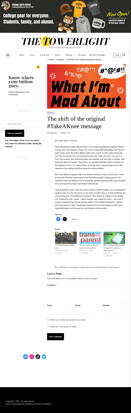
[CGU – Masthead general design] (65, 1)
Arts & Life (44, 55)
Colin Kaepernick (74, 267)
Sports (57, 55)
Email (78, 305)
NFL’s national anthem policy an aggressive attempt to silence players (114, 247)
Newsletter (82, 55)
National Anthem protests (87, 267)
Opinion (69, 55)
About (21, 55)
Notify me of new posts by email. (63, 327)
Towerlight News (52, 133)
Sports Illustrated (113, 267)
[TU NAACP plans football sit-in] (66, 238)
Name (50, 305)
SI (107, 267)
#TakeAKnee (64, 267)
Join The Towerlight (97, 55)
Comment (52, 285)
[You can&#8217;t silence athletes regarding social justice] (90, 238)
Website (106, 305)
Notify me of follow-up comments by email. (67, 320)
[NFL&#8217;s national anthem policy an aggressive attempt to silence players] (114, 238)
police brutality (100, 267)
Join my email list (14, 133)
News (32, 55)
